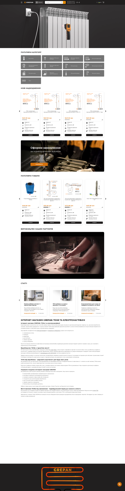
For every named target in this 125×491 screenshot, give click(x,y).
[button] (19, 300)
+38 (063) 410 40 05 (71, 2)
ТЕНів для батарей (41, 330)
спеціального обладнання (54, 330)
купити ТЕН (95, 390)
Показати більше (29, 313)
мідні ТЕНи (53, 349)
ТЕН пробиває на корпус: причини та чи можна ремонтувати (60, 304)
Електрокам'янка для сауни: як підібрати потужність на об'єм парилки (90, 304)
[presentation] (19, 110)
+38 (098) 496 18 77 (71, 1)
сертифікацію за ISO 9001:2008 (48, 353)
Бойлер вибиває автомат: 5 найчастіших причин (32, 304)
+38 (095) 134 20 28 (71, 3)
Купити (30, 135)
